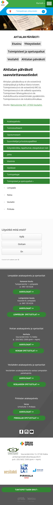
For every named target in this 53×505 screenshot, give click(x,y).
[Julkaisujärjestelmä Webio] (31, 503)
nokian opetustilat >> (26, 350)
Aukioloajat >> (26, 344)
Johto (9, 154)
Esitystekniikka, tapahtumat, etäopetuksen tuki (27, 148)
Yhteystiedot (32, 44)
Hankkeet (11, 168)
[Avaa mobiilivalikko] (49, 3)
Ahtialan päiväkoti (33, 59)
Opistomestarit (13, 134)
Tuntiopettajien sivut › (26, 489)
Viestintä (11, 161)
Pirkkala (10, 209)
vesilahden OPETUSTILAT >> (26, 384)
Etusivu (16, 44)
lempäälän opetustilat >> (26, 314)
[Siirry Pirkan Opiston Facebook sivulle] (21, 432)
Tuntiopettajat (13, 174)
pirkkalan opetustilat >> (26, 418)
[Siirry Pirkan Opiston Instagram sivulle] (26, 432)
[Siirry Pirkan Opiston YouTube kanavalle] (32, 432)
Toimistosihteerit (14, 128)
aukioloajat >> (26, 291)
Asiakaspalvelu (13, 121)
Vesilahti (13, 59)
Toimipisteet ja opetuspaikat (26, 51)
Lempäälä (11, 187)
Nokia (9, 195)
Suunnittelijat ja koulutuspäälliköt (22, 141)
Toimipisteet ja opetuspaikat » (20, 181)
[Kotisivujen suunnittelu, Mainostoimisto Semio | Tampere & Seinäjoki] (21, 503)
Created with (9, 259)
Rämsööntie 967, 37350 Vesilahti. (26, 105)
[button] (22, 237)
